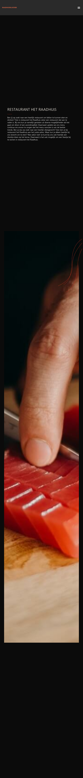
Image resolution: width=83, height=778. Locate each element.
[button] (79, 8)
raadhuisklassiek (9, 8)
